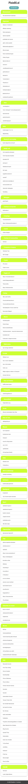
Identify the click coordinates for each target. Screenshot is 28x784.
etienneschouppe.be (7, 640)
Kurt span (5, 170)
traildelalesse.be (6, 520)
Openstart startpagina (8, 188)
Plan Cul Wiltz (6, 761)
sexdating (5, 747)
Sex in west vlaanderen (8, 360)
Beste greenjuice (6, 32)
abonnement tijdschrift (8, 533)
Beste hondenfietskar (8, 327)
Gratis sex (5, 368)
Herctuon (5, 770)
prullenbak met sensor (8, 39)
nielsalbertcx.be (6, 620)
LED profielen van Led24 (8, 651)
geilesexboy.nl (6, 71)
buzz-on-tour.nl (6, 609)
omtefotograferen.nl (7, 393)
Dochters (18, 782)
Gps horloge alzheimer (8, 347)
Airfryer (4, 629)
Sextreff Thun (6, 732)
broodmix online (6, 560)
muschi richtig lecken (7, 441)
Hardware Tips (6, 251)
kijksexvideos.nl (6, 61)
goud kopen (5, 201)
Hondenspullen (6, 320)
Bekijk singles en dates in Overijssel (11, 371)
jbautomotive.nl (6, 93)
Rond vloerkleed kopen (8, 53)
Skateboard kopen (7, 166)
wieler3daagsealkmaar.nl (8, 280)
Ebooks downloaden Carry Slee (10, 412)
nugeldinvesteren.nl (7, 173)
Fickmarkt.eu (6, 465)
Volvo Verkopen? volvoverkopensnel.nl (11, 110)
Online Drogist (6, 57)
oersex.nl (5, 64)
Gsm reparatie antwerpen (8, 152)
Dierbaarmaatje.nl (7, 90)
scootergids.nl (6, 106)
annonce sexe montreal (8, 582)
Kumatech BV (6, 159)
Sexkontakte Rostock (8, 696)
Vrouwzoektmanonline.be (8, 304)
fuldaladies (5, 718)
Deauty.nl (5, 438)
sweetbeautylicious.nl (8, 68)
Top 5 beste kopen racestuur (9, 496)
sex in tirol (5, 445)
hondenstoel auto (7, 434)
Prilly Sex (5, 754)
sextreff (5, 177)
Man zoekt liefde (7, 296)
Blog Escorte (6, 729)
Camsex (5, 241)
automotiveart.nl (6, 117)
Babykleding (5, 133)
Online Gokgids (6, 232)
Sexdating (5, 192)
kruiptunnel (5, 493)
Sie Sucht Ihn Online (7, 707)
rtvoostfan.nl (5, 571)
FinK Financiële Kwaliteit (8, 155)
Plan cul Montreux (7, 678)
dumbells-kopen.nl (7, 505)
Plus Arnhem (6, 600)
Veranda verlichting (7, 474)
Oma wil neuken (6, 671)
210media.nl (5, 574)
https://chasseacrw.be (8, 596)
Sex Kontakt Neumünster (8, 703)
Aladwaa (5, 564)
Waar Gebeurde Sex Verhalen (9, 725)
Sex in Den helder (7, 364)
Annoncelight (6, 757)
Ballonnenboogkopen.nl (8, 46)
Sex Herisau (5, 711)
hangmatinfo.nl (6, 593)
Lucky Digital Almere (7, 774)
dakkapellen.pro (6, 421)
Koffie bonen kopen (7, 384)
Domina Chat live (6, 375)
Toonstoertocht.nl (7, 219)
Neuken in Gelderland (7, 25)
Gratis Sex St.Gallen (7, 739)
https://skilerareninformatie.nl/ (10, 223)
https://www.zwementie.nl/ (9, 553)
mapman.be (5, 616)
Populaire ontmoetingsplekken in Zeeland (12, 721)
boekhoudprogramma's (8, 483)
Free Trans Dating (7, 667)
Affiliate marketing (7, 28)
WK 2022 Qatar (6, 523)
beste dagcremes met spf (9, 143)
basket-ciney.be (6, 513)
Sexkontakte (5, 736)
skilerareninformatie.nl (8, 613)
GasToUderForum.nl (7, 585)
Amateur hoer (6, 461)
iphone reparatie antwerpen (9, 542)
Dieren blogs (6, 324)
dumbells (5, 549)
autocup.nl (5, 163)
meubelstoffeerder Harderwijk (10, 654)
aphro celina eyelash (7, 43)
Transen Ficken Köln (7, 700)
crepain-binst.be (6, 516)
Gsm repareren (6, 430)
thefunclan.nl (5, 210)
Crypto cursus (6, 267)
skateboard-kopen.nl (7, 509)
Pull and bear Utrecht (7, 452)
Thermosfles (6, 284)
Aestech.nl (5, 75)
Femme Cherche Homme (8, 685)
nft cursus (5, 264)
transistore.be (6, 113)
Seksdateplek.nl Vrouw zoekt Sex (10, 307)
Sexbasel (5, 750)
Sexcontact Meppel (7, 311)
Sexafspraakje (6, 674)
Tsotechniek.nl (6, 79)
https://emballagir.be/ (8, 556)
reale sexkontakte (7, 714)
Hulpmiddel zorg (6, 403)
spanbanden (5, 448)
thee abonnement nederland (9, 15)
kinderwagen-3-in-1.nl (8, 130)
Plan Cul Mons (6, 682)
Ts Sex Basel (6, 743)
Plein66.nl (14, 3)
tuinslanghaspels (7, 647)
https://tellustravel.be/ (8, 287)
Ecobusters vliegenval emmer (9, 338)
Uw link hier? (14, 7)
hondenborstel (6, 335)
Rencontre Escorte (7, 664)
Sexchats (5, 689)
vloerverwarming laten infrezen (10, 636)
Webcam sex (6, 357)
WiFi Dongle (5, 254)
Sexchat (4, 692)
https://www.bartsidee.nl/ (8, 276)
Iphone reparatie (6, 35)
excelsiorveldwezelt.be (8, 644)
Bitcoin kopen (6, 50)
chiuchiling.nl (6, 567)
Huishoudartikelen (7, 633)
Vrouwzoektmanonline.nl (8, 300)
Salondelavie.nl (6, 86)
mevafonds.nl (6, 589)
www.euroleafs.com (7, 184)
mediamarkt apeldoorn (8, 97)
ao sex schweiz (6, 578)
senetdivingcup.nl (7, 120)
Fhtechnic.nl (5, 82)
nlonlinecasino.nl (6, 546)
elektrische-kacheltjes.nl (8, 181)
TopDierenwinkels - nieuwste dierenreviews (13, 331)
